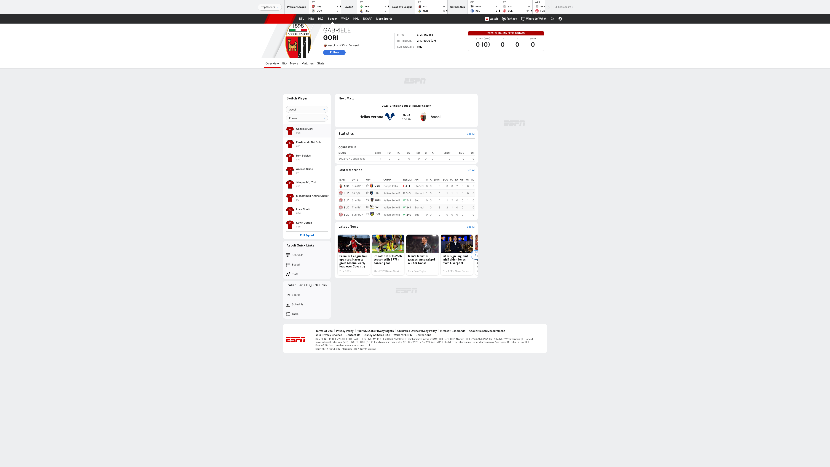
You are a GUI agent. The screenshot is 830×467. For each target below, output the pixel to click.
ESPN (280, 19)
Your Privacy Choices (329, 335)
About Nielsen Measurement (487, 331)
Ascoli (331, 45)
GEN (377, 185)
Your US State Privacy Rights (375, 331)
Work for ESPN (402, 335)
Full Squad (307, 235)
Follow (334, 52)
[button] (552, 19)
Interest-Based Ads (452, 331)
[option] (354, 255)
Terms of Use (324, 331)
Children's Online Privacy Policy (417, 331)
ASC (346, 186)
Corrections (423, 335)
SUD (346, 193)
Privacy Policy (345, 331)
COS (378, 200)
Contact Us (353, 335)
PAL (377, 207)
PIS (377, 192)
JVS (377, 214)
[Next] (548, 7)
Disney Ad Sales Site (377, 335)
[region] (420, 156)
